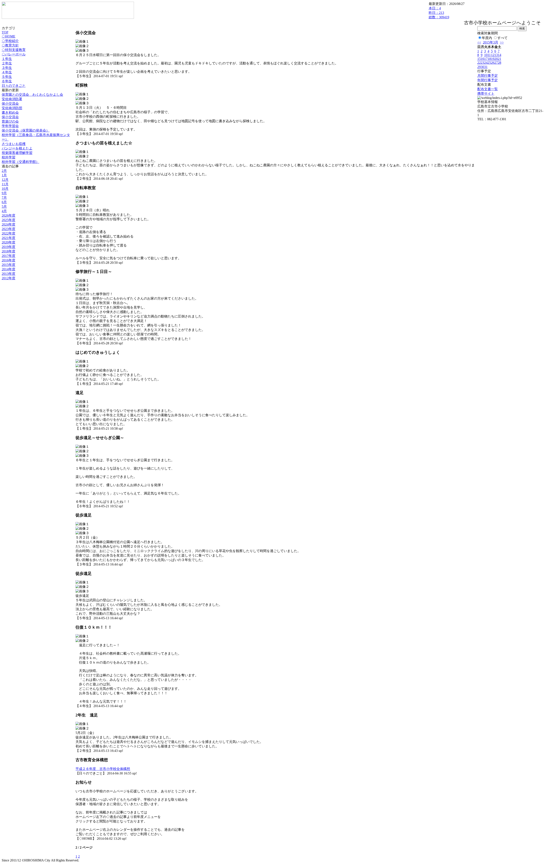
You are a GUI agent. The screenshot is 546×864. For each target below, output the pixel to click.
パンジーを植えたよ (17, 148)
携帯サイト (485, 93)
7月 (4, 197)
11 (489, 55)
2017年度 (8, 256)
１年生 (7, 59)
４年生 (7, 72)
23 (482, 62)
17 (486, 59)
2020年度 (8, 242)
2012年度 (8, 278)
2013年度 (8, 273)
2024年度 (8, 224)
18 (489, 59)
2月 (4, 171)
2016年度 (8, 260)
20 (496, 59)
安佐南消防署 (12, 99)
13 (496, 55)
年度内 (487, 38)
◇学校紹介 (10, 41)
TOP (5, 32)
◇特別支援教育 (14, 50)
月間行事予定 (487, 75)
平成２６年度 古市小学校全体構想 (103, 769)
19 (492, 59)
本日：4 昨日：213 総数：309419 (439, 12)
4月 (4, 211)
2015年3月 (490, 42)
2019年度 (8, 247)
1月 (4, 175)
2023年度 (8, 229)
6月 (4, 202)
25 (489, 62)
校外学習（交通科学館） (20, 162)
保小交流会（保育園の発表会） (25, 130)
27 (496, 62)
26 (492, 62)
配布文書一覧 (487, 89)
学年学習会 (10, 126)
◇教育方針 (10, 45)
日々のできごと (14, 85)
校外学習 (8, 157)
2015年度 (8, 265)
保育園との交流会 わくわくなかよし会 (32, 94)
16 (482, 59)
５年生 (7, 76)
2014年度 (8, 269)
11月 (5, 184)
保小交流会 (10, 103)
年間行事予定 (487, 80)
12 (492, 55)
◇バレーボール (14, 54)
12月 (5, 179)
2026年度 (8, 215)
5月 (4, 206)
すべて (502, 38)
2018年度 (8, 251)
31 (486, 67)
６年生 (7, 81)
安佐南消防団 (12, 108)
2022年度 (8, 233)
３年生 (7, 68)
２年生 (7, 63)
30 (482, 67)
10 (486, 55)
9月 (4, 193)
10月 (5, 188)
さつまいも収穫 (14, 144)
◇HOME (8, 36)
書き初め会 (10, 112)
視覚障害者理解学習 (17, 153)
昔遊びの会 (10, 121)
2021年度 (8, 238)
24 (486, 62)
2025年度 (8, 220)
